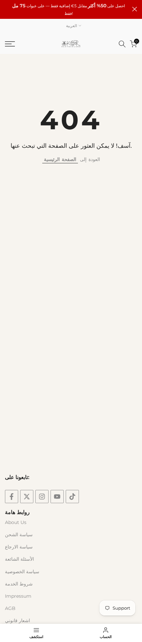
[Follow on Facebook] (11, 496)
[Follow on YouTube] (57, 496)
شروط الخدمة (19, 584)
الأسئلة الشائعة (19, 559)
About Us (15, 522)
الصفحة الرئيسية (60, 159)
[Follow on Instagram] (42, 496)
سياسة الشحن (19, 535)
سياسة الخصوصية (22, 572)
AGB (10, 608)
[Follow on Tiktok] (72, 496)
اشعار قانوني (17, 620)
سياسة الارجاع (19, 547)
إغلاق (134, 9)
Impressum (18, 596)
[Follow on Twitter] (26, 496)
